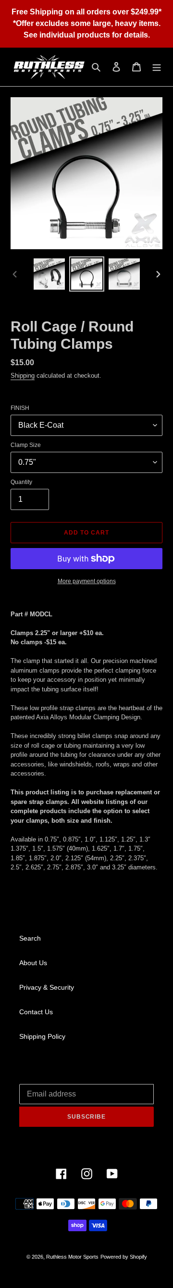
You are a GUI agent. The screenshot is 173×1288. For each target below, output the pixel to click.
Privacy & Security (46, 987)
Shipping (23, 375)
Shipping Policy (42, 1036)
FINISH (20, 408)
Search (30, 938)
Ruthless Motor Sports (72, 1257)
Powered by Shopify (123, 1257)
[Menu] (157, 67)
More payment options (87, 581)
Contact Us (36, 1012)
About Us (33, 963)
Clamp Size (26, 445)
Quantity (21, 482)
